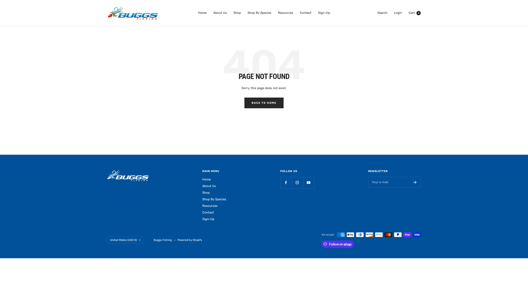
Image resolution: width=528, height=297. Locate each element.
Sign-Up (324, 13)
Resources (285, 13)
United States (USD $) (123, 240)
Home (202, 13)
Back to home (264, 102)
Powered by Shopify (190, 240)
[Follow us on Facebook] (286, 182)
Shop (237, 13)
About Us (220, 13)
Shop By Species (259, 13)
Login (398, 13)
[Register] (415, 182)
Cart (414, 13)
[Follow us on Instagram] (297, 182)
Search (382, 13)
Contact (305, 13)
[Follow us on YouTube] (308, 182)
